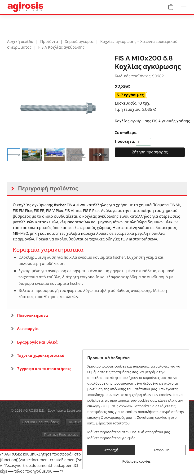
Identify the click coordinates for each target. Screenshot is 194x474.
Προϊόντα (49, 41)
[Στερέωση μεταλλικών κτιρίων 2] (54, 154)
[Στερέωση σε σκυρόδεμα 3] (76, 154)
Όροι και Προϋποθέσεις (40, 422)
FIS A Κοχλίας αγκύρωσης (61, 47)
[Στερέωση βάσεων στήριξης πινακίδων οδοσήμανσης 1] (32, 154)
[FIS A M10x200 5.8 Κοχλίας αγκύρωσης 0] (13, 154)
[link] (136, 459)
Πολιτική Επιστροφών (61, 434)
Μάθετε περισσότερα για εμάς (111, 438)
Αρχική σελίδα (20, 41)
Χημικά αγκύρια (79, 41)
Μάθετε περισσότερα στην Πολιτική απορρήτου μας (128, 432)
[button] (25, 7)
